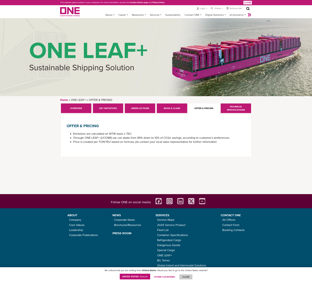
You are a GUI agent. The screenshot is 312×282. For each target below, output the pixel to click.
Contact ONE (192, 14)
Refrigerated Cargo (169, 240)
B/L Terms (163, 260)
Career (122, 14)
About (108, 14)
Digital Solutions (214, 14)
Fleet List (163, 230)
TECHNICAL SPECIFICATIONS (236, 108)
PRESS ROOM (121, 233)
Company (75, 219)
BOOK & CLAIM (172, 108)
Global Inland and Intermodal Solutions (181, 265)
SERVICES (162, 215)
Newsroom (138, 14)
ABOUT (72, 215)
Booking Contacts (233, 230)
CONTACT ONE (231, 215)
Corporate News (124, 219)
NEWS (116, 215)
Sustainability (172, 14)
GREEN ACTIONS (140, 108)
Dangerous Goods (168, 245)
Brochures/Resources (127, 225)
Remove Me (236, 8)
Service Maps (165, 219)
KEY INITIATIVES (108, 108)
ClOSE (185, 277)
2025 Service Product (171, 225)
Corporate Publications (83, 235)
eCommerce (237, 14)
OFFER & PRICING (203, 108)
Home (64, 100)
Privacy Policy (158, 2)
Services (154, 14)
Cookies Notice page (139, 2)
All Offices (228, 219)
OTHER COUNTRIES (164, 277)
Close (247, 2)
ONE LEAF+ (164, 255)
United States (135, 276)
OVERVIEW (76, 108)
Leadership (76, 230)
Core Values (76, 225)
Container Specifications (172, 235)
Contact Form (231, 225)
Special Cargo (166, 250)
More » (249, 14)
